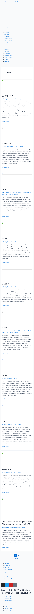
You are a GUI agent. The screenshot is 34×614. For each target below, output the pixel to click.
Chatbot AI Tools (12, 424)
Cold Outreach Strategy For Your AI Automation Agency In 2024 (17, 522)
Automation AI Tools (12, 99)
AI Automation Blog (7, 527)
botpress (6, 421)
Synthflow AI (8, 96)
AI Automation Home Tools (9, 192)
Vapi (4, 189)
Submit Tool (7, 565)
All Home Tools (27, 192)
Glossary (6, 44)
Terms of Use (8, 599)
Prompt (6, 42)
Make (4, 328)
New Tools (7, 567)
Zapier (5, 375)
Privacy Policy (8, 600)
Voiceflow (6, 469)
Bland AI (5, 284)
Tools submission (9, 40)
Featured (6, 32)
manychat (6, 143)
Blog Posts (7, 36)
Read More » (5, 121)
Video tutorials (8, 38)
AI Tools (6, 34)
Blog (19, 527)
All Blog (15, 527)
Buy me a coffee (8, 569)
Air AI (4, 239)
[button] (17, 48)
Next (17, 558)
